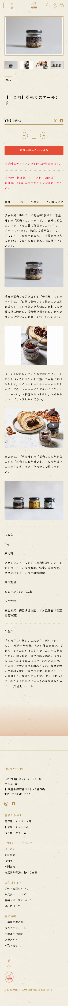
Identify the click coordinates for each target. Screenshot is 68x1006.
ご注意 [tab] (34, 202)
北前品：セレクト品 (17, 827)
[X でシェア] (55, 120)
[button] (48, 5)
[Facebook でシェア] (61, 121)
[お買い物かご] (61, 5)
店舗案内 (10, 860)
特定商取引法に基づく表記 (21, 872)
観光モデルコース (15, 928)
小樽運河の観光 (14, 934)
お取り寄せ (11, 945)
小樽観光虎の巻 (14, 922)
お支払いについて (15, 894)
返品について (13, 906)
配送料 (9, 163)
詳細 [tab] (7, 202)
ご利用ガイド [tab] (54, 202)
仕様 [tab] (20, 202)
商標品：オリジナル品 (18, 821)
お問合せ (10, 866)
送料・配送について (17, 888)
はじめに (10, 849)
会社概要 (10, 855)
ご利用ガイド (33, 183)
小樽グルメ (11, 939)
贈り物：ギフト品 (15, 833)
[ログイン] (54, 5)
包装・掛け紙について (18, 900)
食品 (8, 80)
